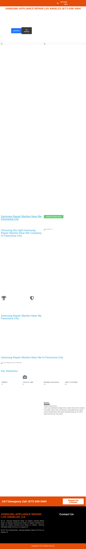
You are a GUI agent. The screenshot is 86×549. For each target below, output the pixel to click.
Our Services (26, 30)
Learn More (16, 30)
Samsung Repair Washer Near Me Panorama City (21, 218)
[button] (45, 408)
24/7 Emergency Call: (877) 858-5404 (24, 501)
